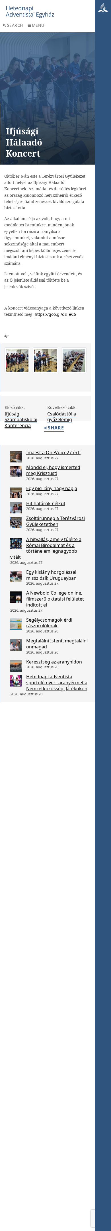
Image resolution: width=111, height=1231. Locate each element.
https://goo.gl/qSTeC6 (55, 314)
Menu (38, 25)
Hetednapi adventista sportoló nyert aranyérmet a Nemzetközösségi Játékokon (56, 682)
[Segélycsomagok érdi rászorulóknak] (16, 624)
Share (56, 428)
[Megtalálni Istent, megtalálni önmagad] (16, 645)
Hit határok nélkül (45, 503)
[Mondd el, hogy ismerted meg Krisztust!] (16, 471)
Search (15, 25)
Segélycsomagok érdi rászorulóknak (49, 623)
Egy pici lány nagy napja (51, 488)
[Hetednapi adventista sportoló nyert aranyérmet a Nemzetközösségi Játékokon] (16, 681)
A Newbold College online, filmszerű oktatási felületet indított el (55, 599)
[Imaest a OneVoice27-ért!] (16, 456)
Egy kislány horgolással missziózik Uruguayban (51, 575)
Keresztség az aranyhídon (54, 662)
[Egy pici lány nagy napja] (16, 492)
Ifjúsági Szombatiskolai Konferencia (21, 420)
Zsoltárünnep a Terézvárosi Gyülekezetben (55, 521)
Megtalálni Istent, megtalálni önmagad (57, 644)
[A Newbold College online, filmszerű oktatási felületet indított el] (16, 597)
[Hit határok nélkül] (16, 507)
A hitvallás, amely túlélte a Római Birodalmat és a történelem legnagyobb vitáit (45, 548)
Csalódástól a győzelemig (61, 417)
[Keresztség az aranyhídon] (16, 666)
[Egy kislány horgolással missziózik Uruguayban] (16, 576)
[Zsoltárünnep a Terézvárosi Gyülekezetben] (16, 522)
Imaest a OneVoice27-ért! (53, 452)
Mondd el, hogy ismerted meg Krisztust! (53, 470)
